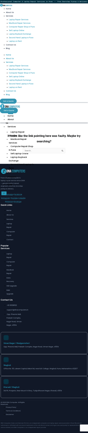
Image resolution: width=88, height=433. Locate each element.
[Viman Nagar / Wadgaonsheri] (6, 337)
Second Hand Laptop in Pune (21, 37)
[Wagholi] (6, 359)
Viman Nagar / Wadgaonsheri (17, 343)
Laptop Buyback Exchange (20, 34)
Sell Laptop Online (16, 30)
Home (8, 9)
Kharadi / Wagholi (11, 387)
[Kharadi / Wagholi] (6, 381)
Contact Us (11, 45)
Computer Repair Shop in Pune (22, 27)
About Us (10, 12)
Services (9, 16)
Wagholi (7, 365)
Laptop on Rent (15, 41)
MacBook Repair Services (19, 23)
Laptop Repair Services (18, 19)
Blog (8, 48)
